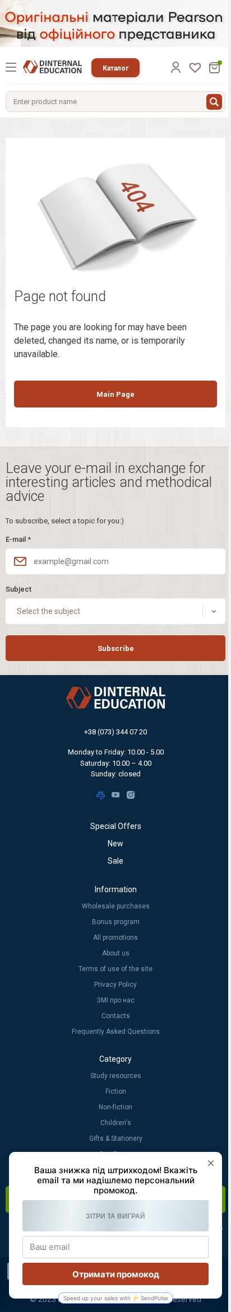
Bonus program (116, 922)
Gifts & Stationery (115, 1138)
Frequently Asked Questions (116, 1031)
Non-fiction (115, 1107)
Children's (115, 1123)
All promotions (115, 937)
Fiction (115, 1091)
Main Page (115, 394)
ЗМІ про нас (115, 1000)
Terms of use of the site (115, 969)
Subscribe (116, 648)
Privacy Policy (115, 984)
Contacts (115, 1016)
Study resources (115, 1076)
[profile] (175, 67)
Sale (115, 860)
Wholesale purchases (116, 906)
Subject (18, 589)
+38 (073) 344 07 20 (115, 731)
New (115, 843)
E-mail (18, 539)
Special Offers (115, 826)
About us (116, 953)
